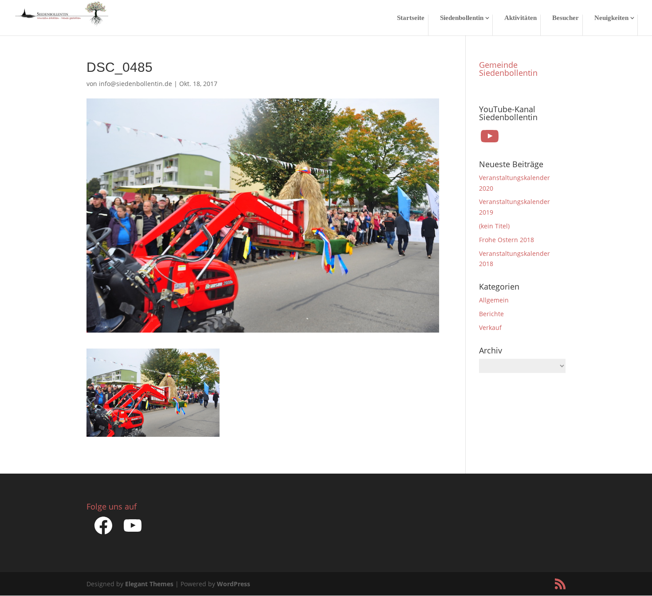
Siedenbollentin (461, 18)
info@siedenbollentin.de (135, 83)
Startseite (410, 18)
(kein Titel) (494, 226)
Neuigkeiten (611, 18)
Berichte (491, 314)
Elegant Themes (149, 584)
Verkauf (490, 327)
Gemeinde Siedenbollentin (508, 68)
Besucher (565, 18)
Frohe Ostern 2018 (506, 239)
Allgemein (494, 300)
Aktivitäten (520, 18)
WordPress (233, 584)
